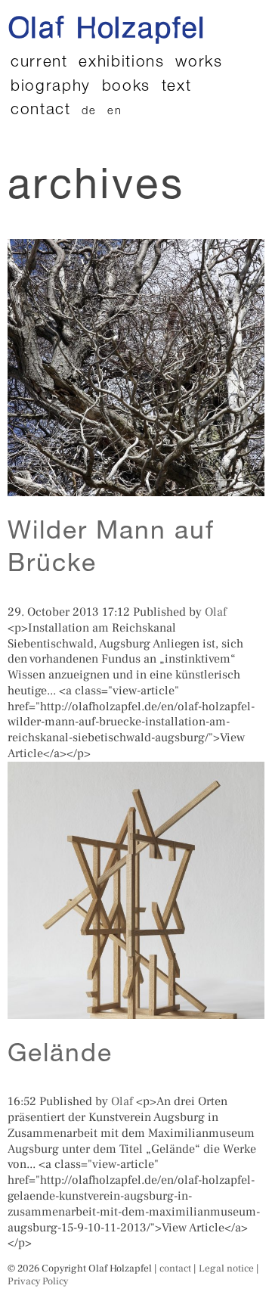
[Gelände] (136, 1010)
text (177, 87)
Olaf (216, 612)
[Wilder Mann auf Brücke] (136, 487)
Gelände (60, 1056)
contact (41, 111)
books (126, 87)
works (198, 63)
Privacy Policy (38, 1281)
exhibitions (121, 63)
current (39, 63)
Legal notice (226, 1268)
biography (51, 87)
